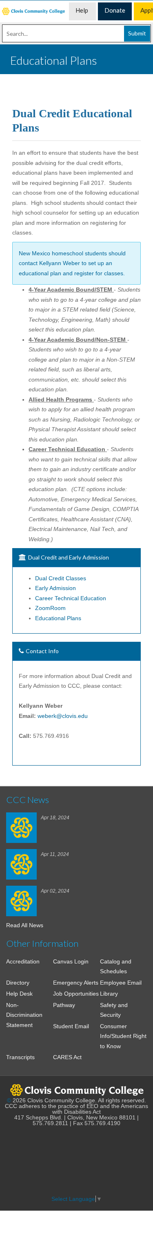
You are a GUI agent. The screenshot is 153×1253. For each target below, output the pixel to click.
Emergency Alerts (75, 982)
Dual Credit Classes (60, 578)
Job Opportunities (76, 993)
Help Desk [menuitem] (82, 13)
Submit (137, 33)
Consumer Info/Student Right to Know (123, 1036)
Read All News (24, 925)
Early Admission (55, 588)
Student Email (71, 1026)
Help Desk (19, 993)
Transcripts (20, 1057)
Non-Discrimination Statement (24, 1015)
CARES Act (67, 1057)
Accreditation (23, 961)
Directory (17, 982)
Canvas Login (71, 961)
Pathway (64, 1005)
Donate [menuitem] (114, 10)
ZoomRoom (50, 608)
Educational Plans (58, 618)
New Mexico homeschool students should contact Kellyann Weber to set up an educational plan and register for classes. (72, 263)
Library (109, 993)
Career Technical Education (70, 598)
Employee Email (121, 982)
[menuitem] (34, 11)
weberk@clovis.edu (63, 716)
